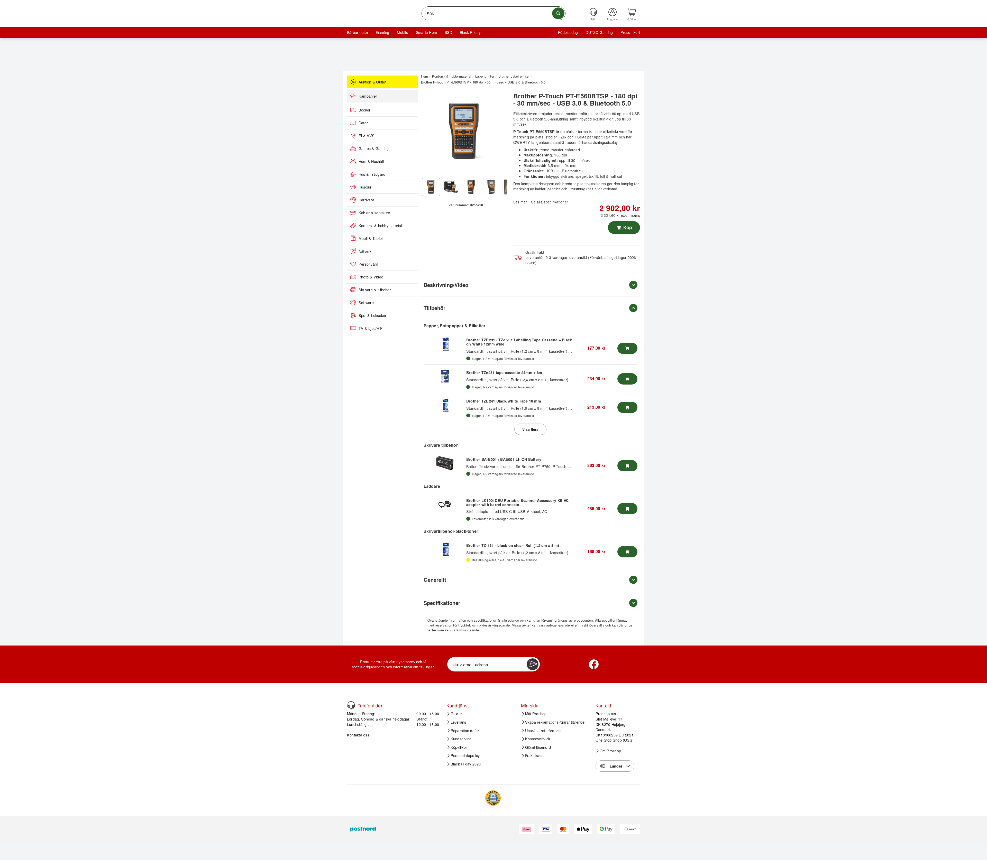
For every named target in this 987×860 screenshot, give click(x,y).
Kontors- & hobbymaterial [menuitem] (380, 225)
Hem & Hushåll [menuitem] (371, 161)
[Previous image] (429, 132)
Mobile (402, 32)
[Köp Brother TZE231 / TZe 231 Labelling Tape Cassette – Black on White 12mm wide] (627, 348)
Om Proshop (610, 750)
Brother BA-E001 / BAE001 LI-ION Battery (503, 459)
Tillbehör (434, 308)
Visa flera (530, 429)
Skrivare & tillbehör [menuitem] (375, 289)
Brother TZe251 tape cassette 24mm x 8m (504, 372)
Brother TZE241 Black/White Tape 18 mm (503, 401)
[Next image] (499, 132)
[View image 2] (451, 187)
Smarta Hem (426, 32)
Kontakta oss (358, 734)
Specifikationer (442, 602)
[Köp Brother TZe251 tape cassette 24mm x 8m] (627, 379)
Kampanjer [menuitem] (368, 96)
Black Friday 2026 (466, 763)
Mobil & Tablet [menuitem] (371, 238)
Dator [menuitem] (363, 122)
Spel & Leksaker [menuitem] (373, 315)
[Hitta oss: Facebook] (593, 664)
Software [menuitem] (366, 302)
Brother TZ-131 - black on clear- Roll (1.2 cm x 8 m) (512, 545)
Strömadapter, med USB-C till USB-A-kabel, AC (506, 511)
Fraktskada (534, 755)
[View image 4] (491, 187)
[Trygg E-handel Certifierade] (493, 798)
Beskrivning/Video (446, 284)
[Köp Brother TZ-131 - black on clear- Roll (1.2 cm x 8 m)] (627, 551)
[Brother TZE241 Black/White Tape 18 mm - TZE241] (445, 405)
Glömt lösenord (538, 747)
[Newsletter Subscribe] (532, 664)
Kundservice (461, 738)
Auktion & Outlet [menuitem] (372, 82)
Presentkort (630, 32)
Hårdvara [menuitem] (366, 199)
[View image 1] (431, 187)
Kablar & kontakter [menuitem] (374, 212)
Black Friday (470, 32)
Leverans (458, 722)
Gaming (382, 32)
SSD (448, 32)
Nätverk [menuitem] (365, 251)
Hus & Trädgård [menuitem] (372, 174)
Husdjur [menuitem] (365, 187)
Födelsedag (568, 32)
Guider (456, 713)
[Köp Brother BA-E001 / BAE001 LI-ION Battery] (627, 465)
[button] (464, 131)
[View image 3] (471, 187)
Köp (627, 227)
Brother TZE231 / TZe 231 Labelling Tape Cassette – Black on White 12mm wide (519, 342)
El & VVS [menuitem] (366, 135)
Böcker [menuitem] (364, 110)
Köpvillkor (459, 747)
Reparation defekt (466, 730)
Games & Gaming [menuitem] (374, 148)
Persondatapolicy (465, 755)
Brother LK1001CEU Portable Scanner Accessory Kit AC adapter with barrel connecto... (517, 502)
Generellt (435, 579)
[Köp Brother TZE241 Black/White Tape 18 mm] (627, 407)
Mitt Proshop (536, 713)
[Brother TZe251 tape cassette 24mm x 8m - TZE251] (445, 376)
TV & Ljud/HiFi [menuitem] (371, 328)
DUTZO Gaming (599, 32)
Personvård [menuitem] (368, 264)
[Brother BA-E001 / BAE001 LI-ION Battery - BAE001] (445, 463)
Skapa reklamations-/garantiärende (555, 722)
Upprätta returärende (543, 730)
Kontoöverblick (537, 738)
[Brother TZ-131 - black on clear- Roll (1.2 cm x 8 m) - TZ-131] (445, 549)
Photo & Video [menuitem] (371, 276)
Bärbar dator (357, 32)
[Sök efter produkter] (558, 13)
